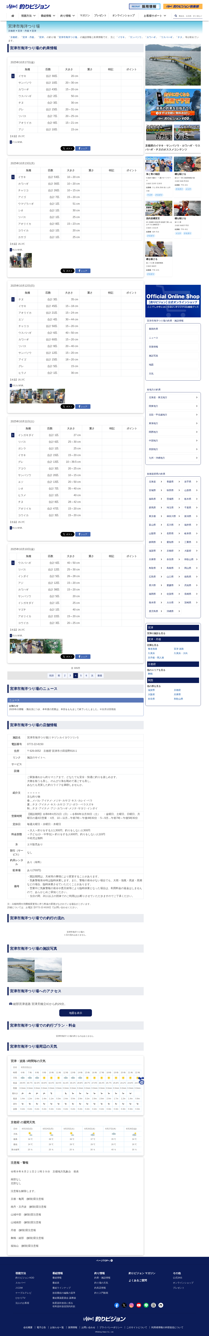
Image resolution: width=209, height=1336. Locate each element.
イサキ (121, 37)
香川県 (152, 585)
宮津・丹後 (23, 30)
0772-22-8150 (35, 744)
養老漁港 (152, 648)
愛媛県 (170, 585)
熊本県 (152, 602)
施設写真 (153, 355)
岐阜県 (187, 533)
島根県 (170, 568)
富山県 (152, 524)
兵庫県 (152, 559)
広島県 (152, 576)
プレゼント (178, 1287)
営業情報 (153, 346)
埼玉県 (170, 507)
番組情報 (57, 1273)
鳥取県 (152, 568)
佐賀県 (170, 594)
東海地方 (153, 423)
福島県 (152, 499)
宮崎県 (187, 602)
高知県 (187, 585)
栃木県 (187, 499)
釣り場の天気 (101, 1282)
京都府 (11, 30)
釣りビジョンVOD (25, 1277)
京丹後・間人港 (156, 657)
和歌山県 (188, 559)
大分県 (170, 602)
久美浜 (151, 653)
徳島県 (187, 576)
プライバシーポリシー (110, 1327)
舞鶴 (150, 673)
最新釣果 (153, 328)
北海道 (152, 481)
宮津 (34, 30)
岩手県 (187, 481)
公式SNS (177, 1277)
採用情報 (72, 1327)
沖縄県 (170, 611)
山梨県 (152, 533)
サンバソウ (135, 37)
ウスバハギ (166, 37)
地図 (151, 364)
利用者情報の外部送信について (167, 1327)
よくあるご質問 (138, 1280)
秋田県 (170, 490)
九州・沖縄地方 (157, 458)
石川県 (170, 524)
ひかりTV (20, 1298)
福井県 (187, 524)
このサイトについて (137, 1327)
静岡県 (152, 542)
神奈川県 (171, 516)
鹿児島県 (153, 611)
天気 (151, 373)
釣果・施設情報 (102, 1277)
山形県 (187, 490)
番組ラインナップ (61, 1287)
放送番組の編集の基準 (63, 1293)
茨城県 (170, 499)
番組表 (55, 1282)
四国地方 (153, 449)
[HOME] (13, 16)
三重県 (187, 542)
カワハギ (151, 37)
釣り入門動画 (101, 1293)
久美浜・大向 (181, 653)
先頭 (51, 675)
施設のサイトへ (36, 757)
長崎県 (187, 594)
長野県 (170, 533)
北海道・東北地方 (158, 397)
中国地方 (153, 440)
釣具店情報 (100, 1287)
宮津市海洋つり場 (68, 37)
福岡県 (152, 594)
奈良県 (170, 559)
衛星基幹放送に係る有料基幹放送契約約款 (63, 1305)
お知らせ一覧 (57, 1327)
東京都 (152, 516)
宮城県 (152, 490)
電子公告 (41, 1327)
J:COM (19, 1287)
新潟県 (187, 516)
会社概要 (27, 1327)
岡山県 (187, 568)
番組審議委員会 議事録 (64, 1298)
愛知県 (170, 542)
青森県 (170, 481)
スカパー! (20, 1282)
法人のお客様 (22, 1303)
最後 (99, 675)
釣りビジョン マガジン (142, 1273)
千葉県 (187, 507)
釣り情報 (99, 1273)
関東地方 (153, 406)
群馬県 (152, 507)
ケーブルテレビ (24, 1293)
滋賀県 (152, 550)
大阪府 (187, 550)
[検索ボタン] (176, 16)
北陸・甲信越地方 (158, 414)
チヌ (180, 37)
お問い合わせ (88, 1327)
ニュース (153, 337)
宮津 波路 (179, 648)
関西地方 (153, 432)
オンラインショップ (183, 1282)
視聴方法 (21, 1273)
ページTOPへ (103, 1260)
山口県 (170, 576)
